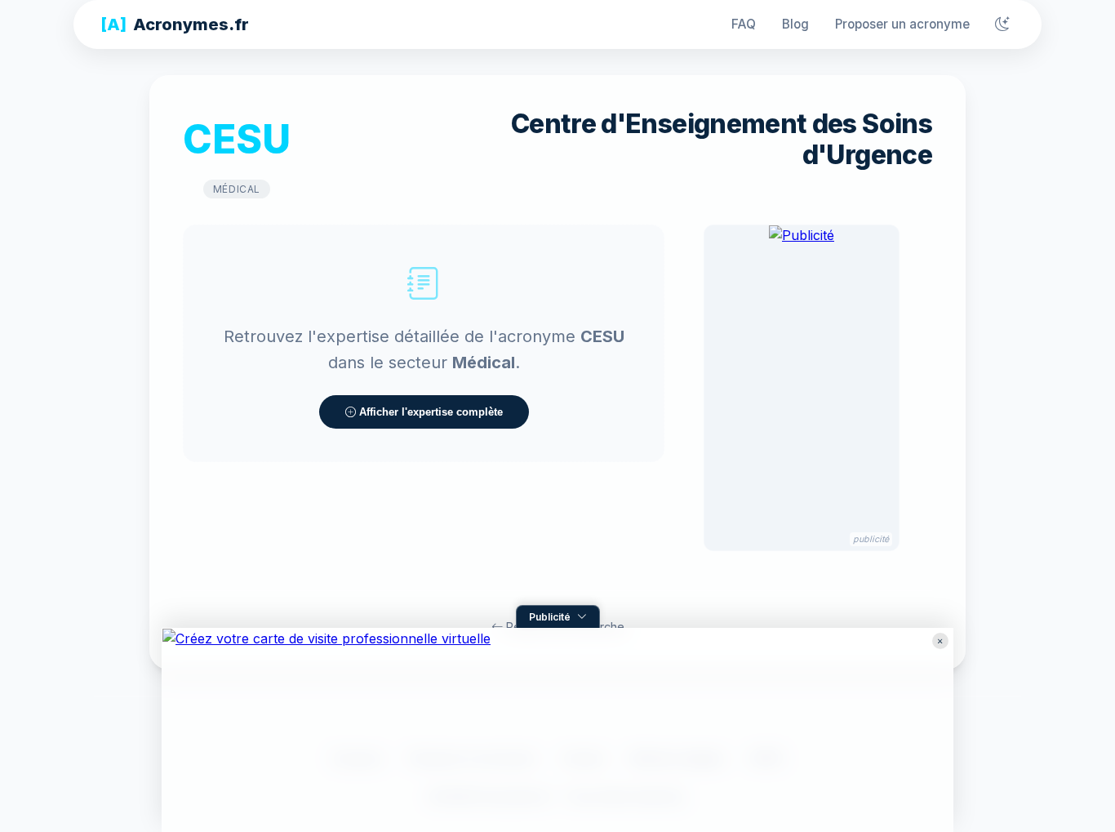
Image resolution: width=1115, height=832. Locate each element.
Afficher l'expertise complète (429, 412)
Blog (795, 24)
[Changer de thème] (1002, 24)
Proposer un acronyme (902, 24)
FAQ (743, 24)
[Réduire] (940, 641)
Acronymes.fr (174, 24)
